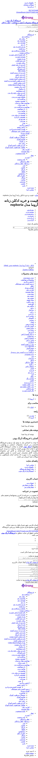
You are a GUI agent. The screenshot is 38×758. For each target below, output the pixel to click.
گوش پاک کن (29, 326)
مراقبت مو (26, 36)
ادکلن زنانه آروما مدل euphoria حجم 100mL (19, 265)
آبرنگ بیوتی (27, 447)
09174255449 (33, 10)
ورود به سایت (33, 564)
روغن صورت (20, 63)
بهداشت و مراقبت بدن (22, 107)
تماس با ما (30, 190)
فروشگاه (30, 34)
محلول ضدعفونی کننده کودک (15, 147)
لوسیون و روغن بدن (18, 115)
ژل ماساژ (22, 89)
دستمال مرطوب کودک (17, 137)
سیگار (23, 178)
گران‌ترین (30, 220)
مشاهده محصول (28, 269)
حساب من (30, 483)
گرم (32, 418)
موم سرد (30, 294)
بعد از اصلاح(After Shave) (16, 85)
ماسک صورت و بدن (18, 97)
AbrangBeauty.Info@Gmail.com (27, 12)
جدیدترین (31, 216)
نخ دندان (31, 358)
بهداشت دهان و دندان (22, 103)
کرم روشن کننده (19, 83)
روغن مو (22, 38)
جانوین (23, 184)
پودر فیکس (30, 389)
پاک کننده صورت (28, 391)
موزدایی (22, 121)
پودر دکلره (30, 302)
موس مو (31, 298)
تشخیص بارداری (19, 117)
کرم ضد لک (21, 69)
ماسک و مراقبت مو (18, 51)
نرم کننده (22, 49)
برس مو (31, 372)
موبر (23, 123)
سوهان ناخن (29, 366)
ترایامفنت (22, 173)
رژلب (32, 312)
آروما (32, 399)
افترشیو (31, 304)
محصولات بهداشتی (27, 280)
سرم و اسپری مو (19, 47)
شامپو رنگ (30, 378)
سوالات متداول (28, 5)
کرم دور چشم (20, 75)
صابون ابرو (30, 316)
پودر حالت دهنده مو (27, 386)
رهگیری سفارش (28, 485)
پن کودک (22, 141)
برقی (32, 308)
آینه (32, 374)
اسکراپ (31, 342)
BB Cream (21, 71)
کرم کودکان (21, 95)
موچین (31, 320)
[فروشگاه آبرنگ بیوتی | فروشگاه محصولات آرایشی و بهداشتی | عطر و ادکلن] (29, 589)
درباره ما (31, 7)
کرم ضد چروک (20, 77)
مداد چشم (30, 300)
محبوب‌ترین (30, 212)
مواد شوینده (25, 151)
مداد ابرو (31, 330)
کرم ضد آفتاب (20, 61)
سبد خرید (30, 188)
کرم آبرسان (21, 67)
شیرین (31, 416)
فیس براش (30, 340)
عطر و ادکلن (29, 362)
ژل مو (23, 45)
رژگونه (31, 364)
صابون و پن (21, 111)
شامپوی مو (21, 40)
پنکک (32, 376)
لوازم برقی (26, 149)
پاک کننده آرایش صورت (17, 55)
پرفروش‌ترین (29, 214)
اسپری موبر (30, 324)
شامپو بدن (21, 113)
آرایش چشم (21, 127)
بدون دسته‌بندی (28, 278)
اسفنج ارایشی (29, 338)
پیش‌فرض (30, 210)
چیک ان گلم (21, 175)
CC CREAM (29, 346)
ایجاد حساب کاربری (31, 582)
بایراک (23, 169)
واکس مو (30, 306)
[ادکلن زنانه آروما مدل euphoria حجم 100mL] (18, 263)
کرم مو (31, 332)
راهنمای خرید (29, 3)
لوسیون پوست (20, 101)
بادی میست (21, 159)
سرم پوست (21, 59)
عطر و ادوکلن (25, 161)
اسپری (27, 157)
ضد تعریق (22, 119)
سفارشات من (29, 487)
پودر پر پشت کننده (27, 344)
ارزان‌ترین (30, 218)
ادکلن (32, 360)
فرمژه (31, 370)
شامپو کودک (21, 139)
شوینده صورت (20, 57)
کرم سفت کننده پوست (17, 79)
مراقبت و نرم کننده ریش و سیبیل (22, 352)
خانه (36, 195)
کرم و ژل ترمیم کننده (17, 73)
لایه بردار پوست (19, 87)
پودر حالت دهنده (28, 384)
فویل (32, 322)
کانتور (32, 380)
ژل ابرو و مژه (29, 382)
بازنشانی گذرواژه (32, 562)
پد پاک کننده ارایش (27, 334)
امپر (23, 165)
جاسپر (23, 167)
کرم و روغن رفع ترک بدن (16, 93)
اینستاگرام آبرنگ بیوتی (26, 471)
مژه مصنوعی (29, 354)
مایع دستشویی (20, 153)
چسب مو (30, 296)
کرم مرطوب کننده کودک (16, 145)
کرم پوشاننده (20, 91)
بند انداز (31, 310)
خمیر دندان (21, 105)
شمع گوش (30, 348)
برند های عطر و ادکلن (22, 163)
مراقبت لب (21, 99)
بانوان (32, 407)
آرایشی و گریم (25, 125)
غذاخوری (22, 135)
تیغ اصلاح (30, 336)
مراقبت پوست (24, 53)
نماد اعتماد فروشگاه (27, 469)
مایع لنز (31, 350)
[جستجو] (37, 29)
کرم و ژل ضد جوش (18, 65)
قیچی (32, 368)
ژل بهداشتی (21, 109)
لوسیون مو (21, 43)
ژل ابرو (31, 314)
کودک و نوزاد (25, 133)
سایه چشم (30, 328)
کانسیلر (31, 318)
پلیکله (23, 171)
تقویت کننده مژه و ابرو (17, 129)
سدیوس (22, 182)
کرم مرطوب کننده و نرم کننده (14, 81)
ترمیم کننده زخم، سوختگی (20, 131)
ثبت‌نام (35, 502)
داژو (23, 186)
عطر (32, 155)
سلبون (23, 180)
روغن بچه (22, 143)
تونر (32, 356)
